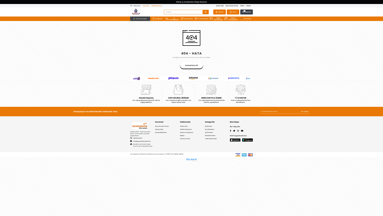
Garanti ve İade (185, 139)
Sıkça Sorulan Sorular (232, 6)
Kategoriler (210, 122)
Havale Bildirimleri (161, 132)
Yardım (242, 6)
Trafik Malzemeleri (211, 139)
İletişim (248, 6)
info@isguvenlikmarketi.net (142, 141)
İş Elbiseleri (208, 126)
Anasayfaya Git (191, 65)
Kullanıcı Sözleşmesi (186, 132)
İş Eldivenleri (209, 132)
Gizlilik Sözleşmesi (186, 129)
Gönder (305, 111)
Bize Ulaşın (234, 122)
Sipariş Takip (220, 6)
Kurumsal (159, 122)
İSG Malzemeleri (210, 135)
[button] (246, 12)
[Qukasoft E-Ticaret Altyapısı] (191, 160)
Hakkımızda (185, 122)
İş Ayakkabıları (209, 129)
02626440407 (137, 138)
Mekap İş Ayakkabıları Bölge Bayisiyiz (191, 2)
